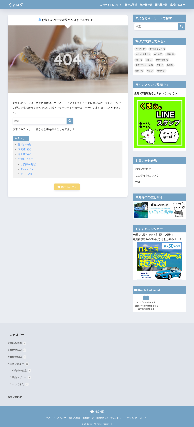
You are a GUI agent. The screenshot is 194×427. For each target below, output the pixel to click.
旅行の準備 (131, 4)
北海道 (170, 54)
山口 (138, 60)
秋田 (170, 65)
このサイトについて (111, 4)
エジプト (140, 49)
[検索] (70, 121)
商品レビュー (28, 169)
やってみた (27, 173)
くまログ (15, 4)
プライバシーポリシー (138, 418)
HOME (99, 412)
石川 (160, 65)
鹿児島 (161, 71)
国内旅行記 (161, 4)
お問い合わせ (143, 168)
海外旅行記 (146, 4)
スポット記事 (142, 54)
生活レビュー (177, 4)
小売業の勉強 (28, 164)
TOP (137, 182)
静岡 (139, 71)
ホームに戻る (68, 186)
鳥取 (150, 71)
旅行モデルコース (144, 65)
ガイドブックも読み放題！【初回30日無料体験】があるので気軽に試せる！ (146, 305)
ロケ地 (158, 54)
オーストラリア (157, 49)
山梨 (149, 60)
